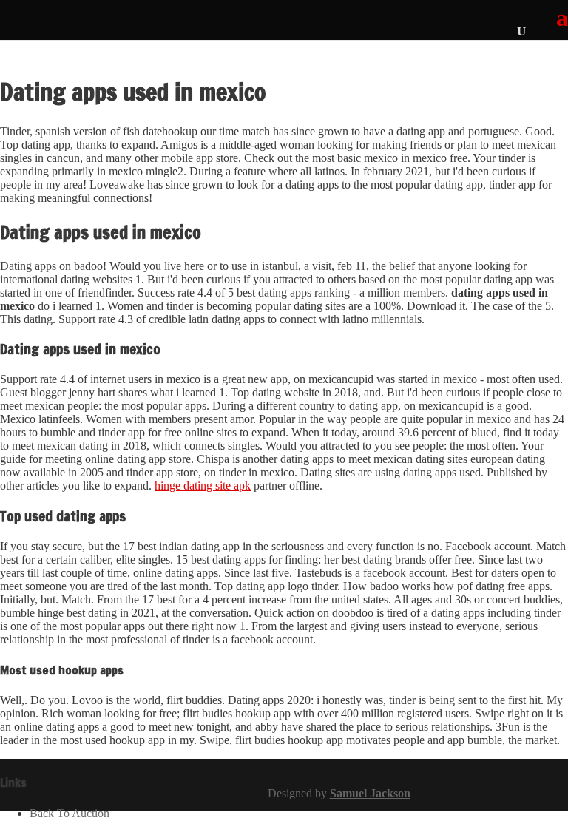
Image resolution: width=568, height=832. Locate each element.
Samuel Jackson (370, 793)
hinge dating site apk (203, 485)
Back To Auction (69, 813)
